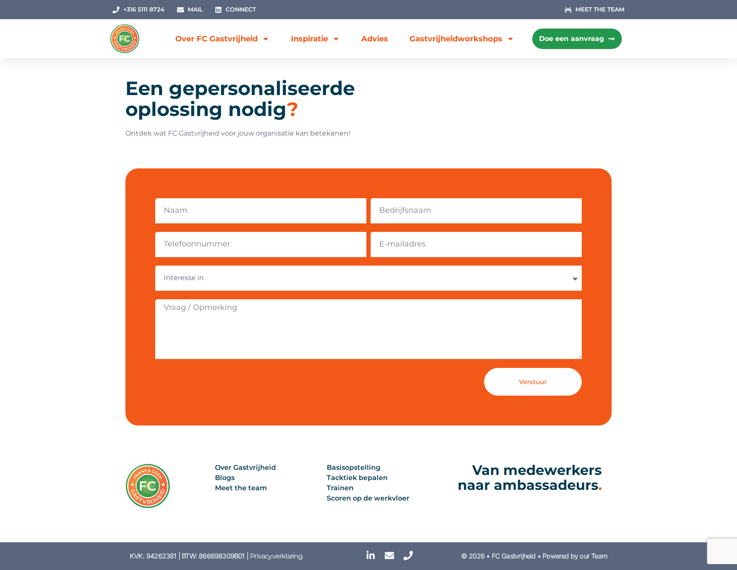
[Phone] (408, 555)
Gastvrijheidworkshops (455, 38)
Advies (374, 38)
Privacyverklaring (276, 556)
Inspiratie (309, 38)
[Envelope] (389, 555)
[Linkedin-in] (370, 555)
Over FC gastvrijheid (216, 38)
